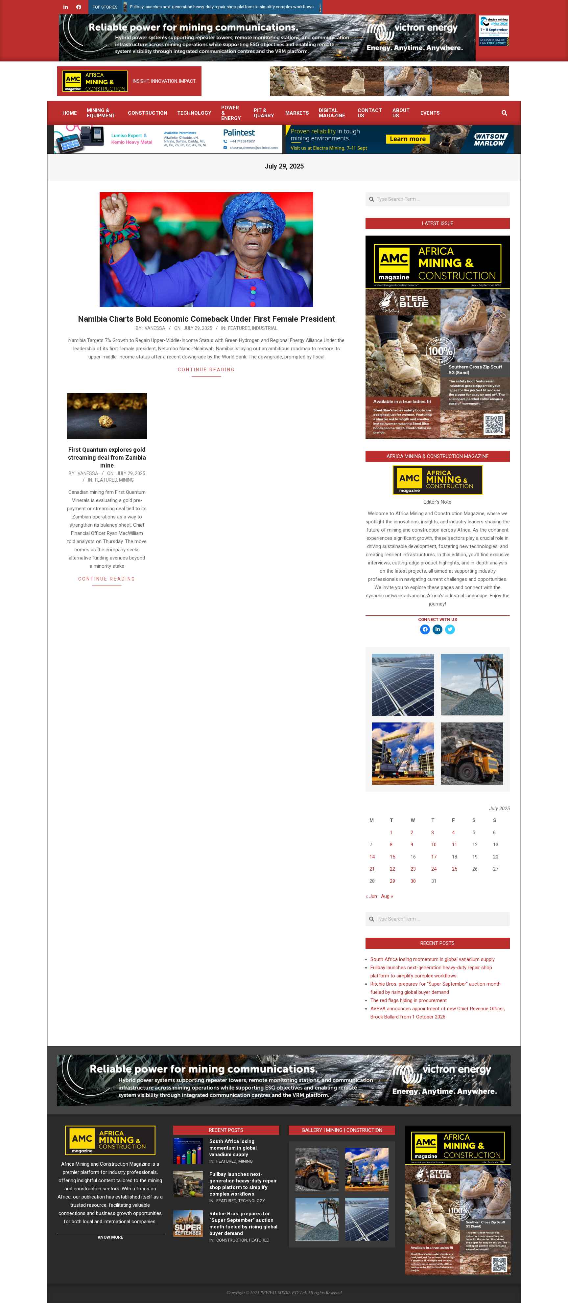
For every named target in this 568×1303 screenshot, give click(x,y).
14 (372, 857)
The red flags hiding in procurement (408, 1000)
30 (413, 881)
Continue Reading (206, 369)
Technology (251, 1200)
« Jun (371, 896)
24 (434, 869)
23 (413, 869)
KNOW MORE (110, 1237)
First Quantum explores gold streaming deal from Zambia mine (107, 457)
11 (454, 845)
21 (372, 869)
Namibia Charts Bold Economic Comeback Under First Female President (206, 319)
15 (392, 857)
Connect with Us (437, 619)
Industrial (264, 328)
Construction (231, 1240)
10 (434, 845)
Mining (126, 480)
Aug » (387, 896)
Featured (239, 328)
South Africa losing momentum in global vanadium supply (432, 959)
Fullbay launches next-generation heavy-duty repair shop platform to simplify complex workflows (172, 6)
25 (454, 869)
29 (392, 881)
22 (392, 869)
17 (434, 857)
